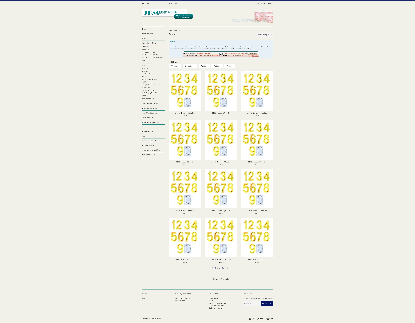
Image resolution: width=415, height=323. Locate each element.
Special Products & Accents (153, 141)
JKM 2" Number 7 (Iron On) (257, 259)
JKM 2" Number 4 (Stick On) (185, 211)
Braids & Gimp (146, 60)
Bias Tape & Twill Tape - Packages (152, 57)
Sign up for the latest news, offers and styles (258, 298)
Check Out (270, 3)
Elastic (143, 65)
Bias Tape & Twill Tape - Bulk (150, 55)
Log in (170, 3)
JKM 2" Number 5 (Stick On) (257, 211)
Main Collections (153, 34)
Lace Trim (144, 76)
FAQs (211, 301)
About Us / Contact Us (183, 298)
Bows (153, 127)
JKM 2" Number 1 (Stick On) (185, 113)
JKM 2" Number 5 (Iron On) (221, 211)
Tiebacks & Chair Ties (148, 98)
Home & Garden (153, 131)
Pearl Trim (145, 82)
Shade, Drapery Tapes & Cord (150, 93)
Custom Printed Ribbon (153, 108)
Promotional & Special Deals (151, 150)
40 (225, 268)
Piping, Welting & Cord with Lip (151, 85)
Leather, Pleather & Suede (149, 79)
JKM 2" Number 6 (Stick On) (221, 259)
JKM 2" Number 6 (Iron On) (185, 259)
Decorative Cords (147, 63)
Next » (229, 268)
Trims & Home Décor (153, 43)
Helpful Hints (213, 298)
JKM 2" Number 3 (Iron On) (185, 162)
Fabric (153, 136)
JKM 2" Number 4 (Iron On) (257, 162)
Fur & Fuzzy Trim (146, 74)
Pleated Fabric (146, 87)
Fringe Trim (145, 71)
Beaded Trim (145, 49)
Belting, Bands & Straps (148, 52)
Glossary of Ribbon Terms (218, 303)
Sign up (177, 3)
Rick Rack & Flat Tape (148, 90)
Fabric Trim (145, 68)
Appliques (145, 46)
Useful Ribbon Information (218, 305)
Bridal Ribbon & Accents (153, 103)
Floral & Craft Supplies (153, 113)
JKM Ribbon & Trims (156, 318)
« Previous (214, 268)
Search (144, 298)
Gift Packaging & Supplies (153, 122)
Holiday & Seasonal (153, 145)
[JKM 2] (185, 91)
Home (144, 29)
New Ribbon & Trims (149, 155)
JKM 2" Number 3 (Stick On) (221, 162)
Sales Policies (180, 301)
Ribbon (153, 38)
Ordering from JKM (215, 308)
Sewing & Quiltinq (153, 117)
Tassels (144, 95)
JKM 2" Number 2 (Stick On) (257, 113)
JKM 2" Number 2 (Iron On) (221, 113)
